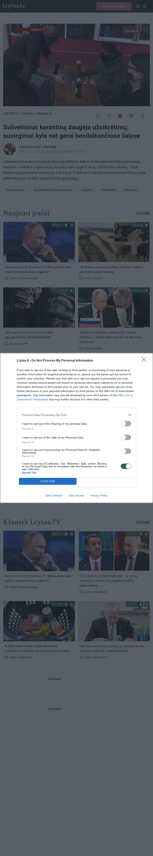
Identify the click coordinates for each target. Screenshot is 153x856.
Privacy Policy (99, 495)
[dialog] (76, 428)
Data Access (76, 495)
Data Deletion (54, 495)
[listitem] (76, 415)
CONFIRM (47, 481)
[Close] (145, 361)
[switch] (126, 423)
